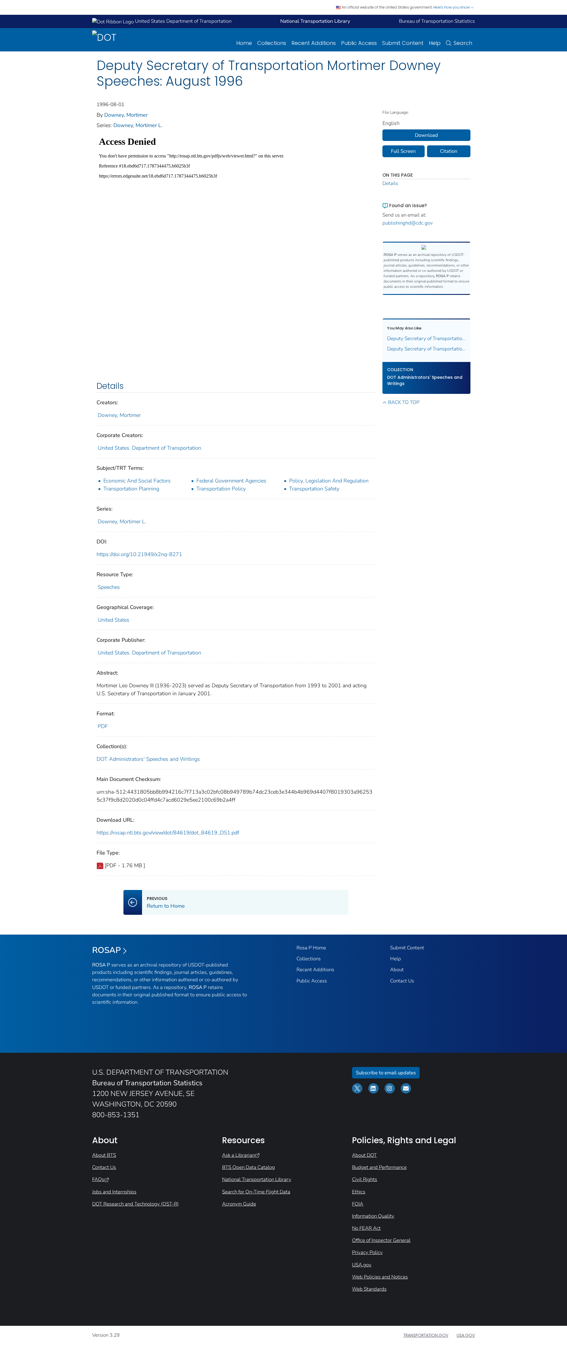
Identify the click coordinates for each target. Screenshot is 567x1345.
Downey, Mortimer (126, 114)
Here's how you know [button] (452, 7)
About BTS (104, 1155)
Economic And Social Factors (137, 480)
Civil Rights (364, 1179)
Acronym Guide (239, 1204)
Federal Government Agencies (231, 480)
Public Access (359, 43)
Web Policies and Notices (380, 1276)
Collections (271, 43)
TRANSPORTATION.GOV (425, 1335)
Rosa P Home (311, 947)
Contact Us (402, 980)
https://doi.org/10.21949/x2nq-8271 (139, 554)
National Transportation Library (256, 1179)
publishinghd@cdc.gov (407, 223)
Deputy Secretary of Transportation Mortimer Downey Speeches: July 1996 (426, 348)
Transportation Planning (131, 488)
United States (113, 619)
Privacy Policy (367, 1252)
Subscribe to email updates (386, 1072)
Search (463, 43)
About (397, 969)
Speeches (109, 587)
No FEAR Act (366, 1228)
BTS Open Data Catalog (248, 1167)
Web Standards (369, 1289)
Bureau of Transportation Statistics (437, 21)
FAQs (98, 1179)
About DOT (364, 1155)
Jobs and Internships (114, 1191)
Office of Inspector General (381, 1240)
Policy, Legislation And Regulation (329, 480)
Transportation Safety (314, 488)
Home (244, 43)
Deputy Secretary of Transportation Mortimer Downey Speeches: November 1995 (426, 338)
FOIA (357, 1204)
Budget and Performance (379, 1167)
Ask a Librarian (238, 1155)
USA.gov (362, 1264)
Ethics (358, 1191)
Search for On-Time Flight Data (256, 1191)
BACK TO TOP (403, 402)
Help (435, 43)
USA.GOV (466, 1335)
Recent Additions (313, 43)
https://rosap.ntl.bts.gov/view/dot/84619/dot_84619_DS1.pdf (168, 832)
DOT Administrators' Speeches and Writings (148, 759)
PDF (103, 726)
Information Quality (373, 1216)
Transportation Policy (221, 488)
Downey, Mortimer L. (137, 125)
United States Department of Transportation (183, 21)
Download (426, 135)
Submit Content (402, 43)
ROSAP (106, 950)
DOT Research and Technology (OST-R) (135, 1204)
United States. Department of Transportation (149, 447)
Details (390, 183)
